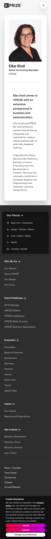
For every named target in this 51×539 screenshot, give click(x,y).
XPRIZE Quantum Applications (20, 327)
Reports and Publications (17, 416)
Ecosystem (9, 347)
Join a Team (10, 453)
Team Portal (10, 472)
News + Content (12, 468)
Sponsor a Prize (12, 442)
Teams (7, 385)
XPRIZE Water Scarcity (16, 321)
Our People (10, 279)
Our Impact (10, 411)
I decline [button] (26, 530)
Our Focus (9, 285)
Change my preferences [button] (25, 535)
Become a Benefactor (15, 436)
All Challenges (11, 305)
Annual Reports (12, 487)
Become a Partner (13, 447)
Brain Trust (10, 380)
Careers (8, 482)
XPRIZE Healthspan (14, 316)
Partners (8, 369)
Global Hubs (10, 390)
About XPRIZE (11, 274)
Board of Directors (13, 352)
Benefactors (10, 358)
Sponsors (9, 363)
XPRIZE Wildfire (12, 310)
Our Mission (10, 268)
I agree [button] (25, 525)
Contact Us (10, 477)
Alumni (8, 374)
